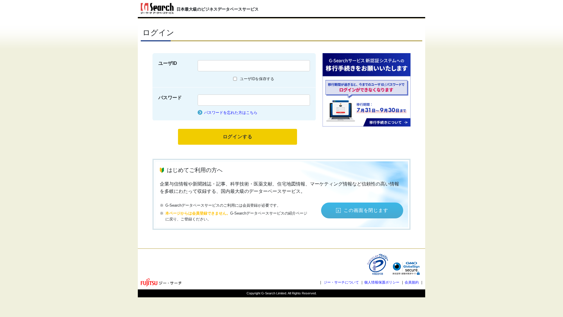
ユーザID (167, 63)
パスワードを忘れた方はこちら (230, 112)
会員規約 (412, 282)
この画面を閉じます (366, 210)
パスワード (170, 97)
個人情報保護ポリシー (381, 282)
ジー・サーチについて (341, 282)
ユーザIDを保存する (257, 79)
